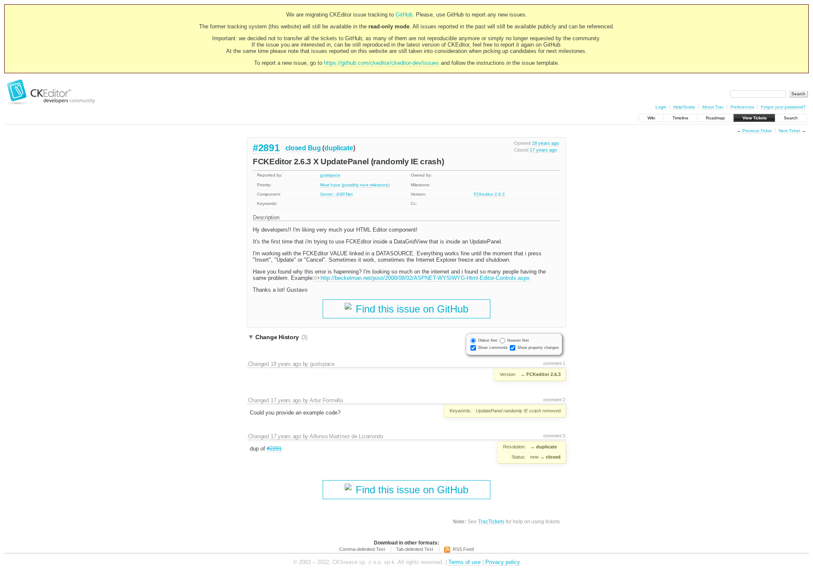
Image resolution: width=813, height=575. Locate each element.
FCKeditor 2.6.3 (489, 194)
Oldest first (488, 340)
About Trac (713, 107)
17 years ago (543, 149)
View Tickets (754, 118)
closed (295, 148)
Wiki (651, 118)
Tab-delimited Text (414, 549)
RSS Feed (463, 549)
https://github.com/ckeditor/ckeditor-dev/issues (381, 63)
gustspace (330, 175)
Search (791, 118)
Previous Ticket (757, 130)
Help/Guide (684, 107)
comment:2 (554, 399)
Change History (281, 337)
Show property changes (538, 348)
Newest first (518, 340)
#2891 (266, 147)
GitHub (403, 14)
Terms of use (464, 562)
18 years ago (545, 143)
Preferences (742, 107)
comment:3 (554, 435)
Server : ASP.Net (336, 194)
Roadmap (715, 118)
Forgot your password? (783, 107)
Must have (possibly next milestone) (355, 184)
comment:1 (554, 363)
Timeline (680, 118)
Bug (314, 148)
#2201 (274, 448)
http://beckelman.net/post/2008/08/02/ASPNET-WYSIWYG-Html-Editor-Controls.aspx (425, 278)
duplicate (338, 148)
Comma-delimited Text (362, 549)
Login (660, 107)
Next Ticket (789, 130)
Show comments (493, 348)
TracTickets (491, 521)
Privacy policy (502, 562)
